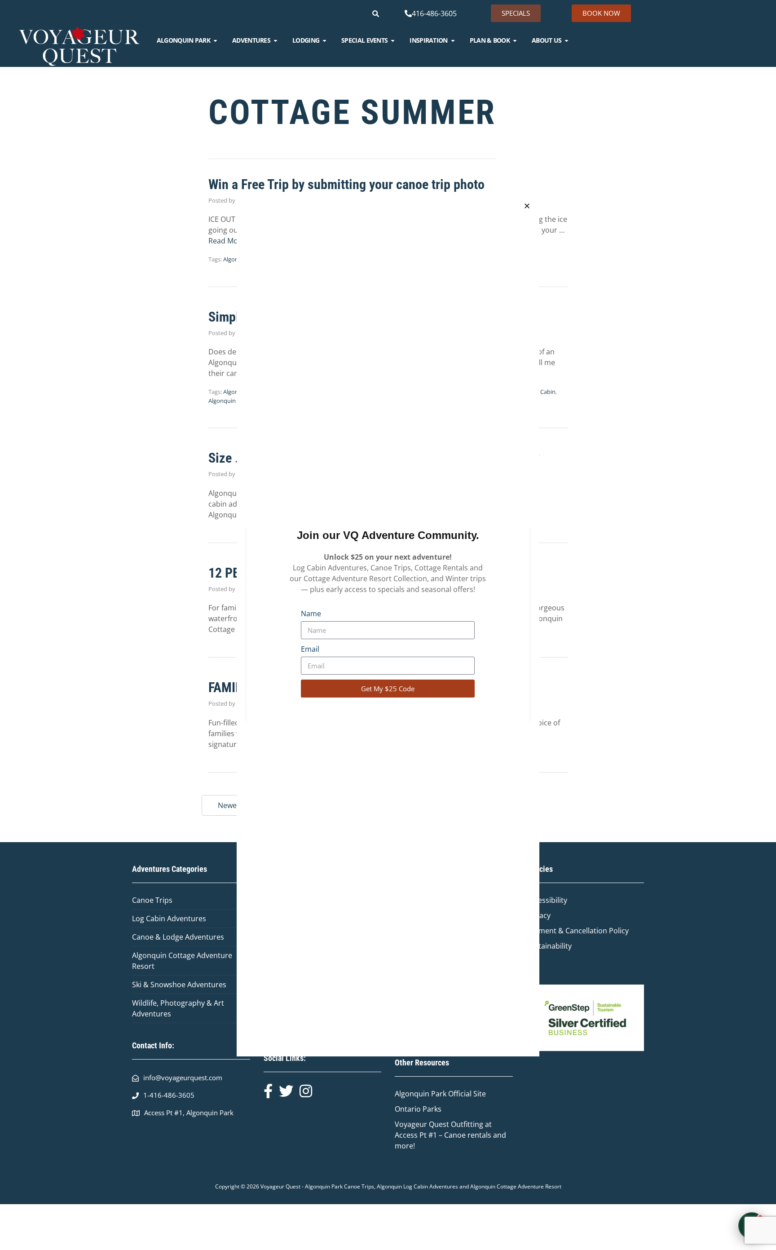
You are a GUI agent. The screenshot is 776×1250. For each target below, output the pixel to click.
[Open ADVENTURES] (275, 40)
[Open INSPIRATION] (453, 40)
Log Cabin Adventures (169, 918)
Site (479, 1094)
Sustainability (549, 946)
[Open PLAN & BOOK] (515, 40)
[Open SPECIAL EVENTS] (393, 40)
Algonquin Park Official (434, 1094)
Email (310, 649)
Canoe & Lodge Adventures (178, 937)
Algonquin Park (228, 401)
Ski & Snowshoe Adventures (179, 984)
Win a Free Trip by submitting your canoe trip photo (346, 184)
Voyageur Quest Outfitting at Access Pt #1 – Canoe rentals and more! (450, 1135)
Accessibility (546, 900)
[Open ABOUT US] (566, 40)
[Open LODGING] (324, 40)
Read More (226, 241)
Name (311, 613)
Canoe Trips (152, 900)
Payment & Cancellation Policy (577, 931)
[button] (527, 206)
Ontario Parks (420, 1109)
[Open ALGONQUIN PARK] (215, 40)
